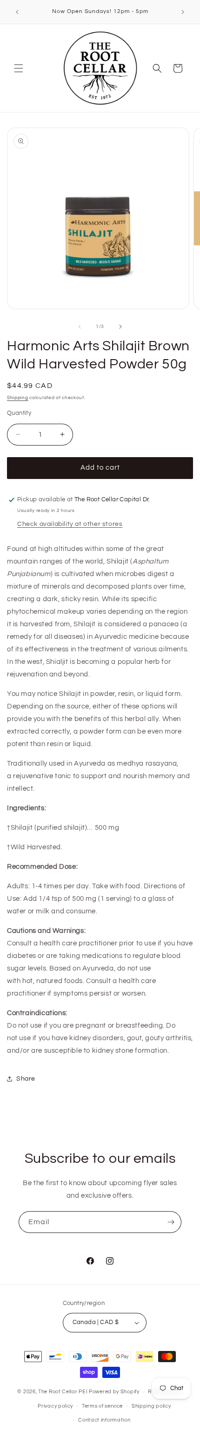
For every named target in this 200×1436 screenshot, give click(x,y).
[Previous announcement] (17, 12)
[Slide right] (120, 326)
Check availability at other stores (69, 524)
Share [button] (25, 1078)
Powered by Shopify (114, 1391)
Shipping (17, 397)
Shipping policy (151, 1406)
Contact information (104, 1420)
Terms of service (102, 1406)
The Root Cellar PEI (62, 1391)
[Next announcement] (183, 12)
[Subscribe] (170, 1222)
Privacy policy (55, 1406)
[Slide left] (79, 326)
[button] (18, 68)
